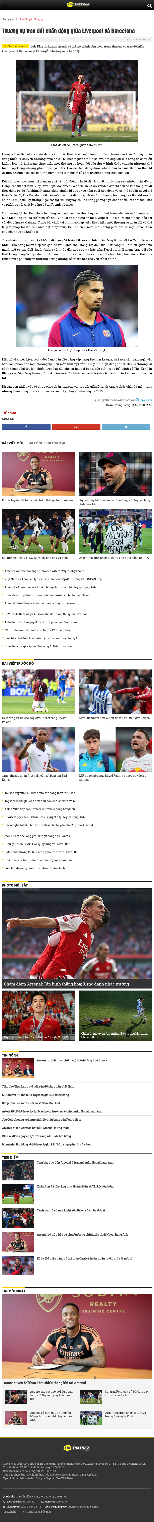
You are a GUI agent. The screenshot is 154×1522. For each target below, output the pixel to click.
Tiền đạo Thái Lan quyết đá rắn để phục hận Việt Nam (41, 622)
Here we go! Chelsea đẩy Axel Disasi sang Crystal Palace (34, 720)
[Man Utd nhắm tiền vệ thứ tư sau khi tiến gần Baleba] (115, 691)
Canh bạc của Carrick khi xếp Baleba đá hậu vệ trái (71, 1210)
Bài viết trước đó (18, 663)
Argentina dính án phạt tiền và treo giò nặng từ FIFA (114, 558)
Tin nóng (10, 1055)
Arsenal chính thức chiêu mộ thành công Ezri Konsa (40, 603)
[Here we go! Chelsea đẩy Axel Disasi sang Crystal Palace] (38, 691)
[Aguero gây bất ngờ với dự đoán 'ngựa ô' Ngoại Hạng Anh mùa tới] (115, 474)
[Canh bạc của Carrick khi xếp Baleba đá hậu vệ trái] (18, 1218)
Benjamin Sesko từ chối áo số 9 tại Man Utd (31, 1103)
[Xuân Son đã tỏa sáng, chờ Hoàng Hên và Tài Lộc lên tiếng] (18, 1194)
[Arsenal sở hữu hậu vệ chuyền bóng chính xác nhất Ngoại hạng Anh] (18, 1242)
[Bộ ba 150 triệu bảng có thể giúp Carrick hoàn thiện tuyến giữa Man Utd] (18, 1266)
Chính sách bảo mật (39, 1511)
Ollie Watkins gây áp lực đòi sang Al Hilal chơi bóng (39, 646)
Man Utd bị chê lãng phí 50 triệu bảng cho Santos (37, 836)
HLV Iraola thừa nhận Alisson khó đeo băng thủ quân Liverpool (46, 614)
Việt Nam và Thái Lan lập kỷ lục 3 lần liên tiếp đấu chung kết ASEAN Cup (53, 579)
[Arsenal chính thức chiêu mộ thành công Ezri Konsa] (18, 1068)
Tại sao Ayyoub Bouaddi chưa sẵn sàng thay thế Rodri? (41, 793)
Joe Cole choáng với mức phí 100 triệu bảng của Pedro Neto (41, 1119)
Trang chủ (8, 19)
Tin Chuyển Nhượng (32, 19)
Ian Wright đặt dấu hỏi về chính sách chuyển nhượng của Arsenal (49, 825)
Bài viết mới (12, 443)
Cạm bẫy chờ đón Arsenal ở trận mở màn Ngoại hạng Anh (43, 638)
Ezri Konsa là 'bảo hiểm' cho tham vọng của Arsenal (39, 860)
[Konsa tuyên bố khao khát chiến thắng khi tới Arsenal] (38, 474)
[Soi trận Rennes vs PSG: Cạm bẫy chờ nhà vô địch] (38, 531)
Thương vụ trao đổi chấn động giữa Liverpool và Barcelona (68, 30)
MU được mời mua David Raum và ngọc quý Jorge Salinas (112, 778)
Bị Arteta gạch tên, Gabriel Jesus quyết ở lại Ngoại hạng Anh (45, 817)
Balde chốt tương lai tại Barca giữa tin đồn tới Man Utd (41, 852)
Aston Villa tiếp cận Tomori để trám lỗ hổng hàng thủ (40, 809)
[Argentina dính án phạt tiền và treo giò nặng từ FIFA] (115, 531)
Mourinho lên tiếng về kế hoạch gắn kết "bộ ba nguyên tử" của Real (46, 1144)
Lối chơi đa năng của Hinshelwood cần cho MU (36, 868)
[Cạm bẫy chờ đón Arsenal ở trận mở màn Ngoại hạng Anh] (18, 1170)
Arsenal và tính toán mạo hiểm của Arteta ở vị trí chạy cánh (44, 571)
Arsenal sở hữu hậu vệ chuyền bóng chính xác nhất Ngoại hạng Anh (50, 587)
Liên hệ (11, 1511)
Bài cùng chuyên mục (46, 443)
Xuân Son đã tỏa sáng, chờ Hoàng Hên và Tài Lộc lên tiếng (75, 1186)
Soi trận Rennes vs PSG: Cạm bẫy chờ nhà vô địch (35, 558)
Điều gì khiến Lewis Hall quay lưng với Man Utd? (37, 844)
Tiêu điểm (10, 1157)
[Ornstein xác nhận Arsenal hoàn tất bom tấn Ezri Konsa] (38, 749)
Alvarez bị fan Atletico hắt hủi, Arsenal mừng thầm (36, 1128)
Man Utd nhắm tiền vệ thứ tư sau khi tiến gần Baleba (114, 718)
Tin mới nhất (13, 1291)
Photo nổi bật (15, 885)
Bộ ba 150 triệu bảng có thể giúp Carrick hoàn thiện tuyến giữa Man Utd (84, 1258)
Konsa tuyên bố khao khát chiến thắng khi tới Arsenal (38, 500)
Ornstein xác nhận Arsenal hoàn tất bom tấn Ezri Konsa (34, 778)
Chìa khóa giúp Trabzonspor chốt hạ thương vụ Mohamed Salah (47, 595)
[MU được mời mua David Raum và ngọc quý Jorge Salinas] (115, 749)
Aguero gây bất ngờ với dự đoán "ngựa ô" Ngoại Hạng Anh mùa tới (114, 502)
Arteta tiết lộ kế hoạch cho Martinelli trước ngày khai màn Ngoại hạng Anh (52, 1111)
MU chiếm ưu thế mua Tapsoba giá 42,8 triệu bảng (38, 630)
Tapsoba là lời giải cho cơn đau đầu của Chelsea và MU (41, 801)
